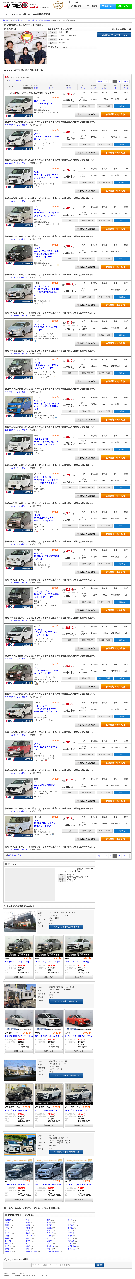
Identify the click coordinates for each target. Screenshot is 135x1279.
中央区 (28, 1220)
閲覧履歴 (77, 6)
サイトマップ (46, 1275)
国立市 (28, 1244)
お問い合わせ (8, 1275)
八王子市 (71, 1233)
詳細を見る (19, 977)
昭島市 (28, 1238)
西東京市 (8, 1251)
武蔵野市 (29, 1236)
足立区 (7, 1233)
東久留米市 (51, 1246)
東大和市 (8, 1246)
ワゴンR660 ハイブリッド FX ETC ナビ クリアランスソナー (46, 175)
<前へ (100, 81)
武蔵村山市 (72, 1246)
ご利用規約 (17, 1275)
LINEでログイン (124, 6)
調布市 (49, 1238)
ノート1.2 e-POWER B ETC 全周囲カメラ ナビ (46, 136)
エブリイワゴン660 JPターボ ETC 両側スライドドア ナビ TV (46, 594)
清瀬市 (28, 1246)
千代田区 (8, 1220)
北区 (6, 1230)
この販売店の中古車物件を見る (114, 35)
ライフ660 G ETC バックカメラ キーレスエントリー (46, 518)
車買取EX (22, 1273)
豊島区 (70, 1228)
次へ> (126, 81)
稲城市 (28, 1249)
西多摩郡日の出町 (53, 1251)
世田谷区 (71, 1225)
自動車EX (6, 1273)
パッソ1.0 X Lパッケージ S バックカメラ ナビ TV (46, 670)
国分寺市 (8, 1244)
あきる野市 (72, 1249)
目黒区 (28, 1225)
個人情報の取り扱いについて (31, 1275)
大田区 (49, 1225)
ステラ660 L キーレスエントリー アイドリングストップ (46, 213)
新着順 (36, 88)
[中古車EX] (15, 5)
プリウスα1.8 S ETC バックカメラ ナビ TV (45, 327)
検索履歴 (93, 6)
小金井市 (8, 1241)
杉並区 (49, 1228)
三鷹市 (49, 1236)
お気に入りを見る (14, 80)
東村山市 (71, 1241)
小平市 (28, 1241)
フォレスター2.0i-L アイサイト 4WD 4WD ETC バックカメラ (45, 709)
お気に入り (109, 6)
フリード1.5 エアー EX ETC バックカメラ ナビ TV (46, 632)
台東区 (28, 1223)
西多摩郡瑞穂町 (31, 1251)
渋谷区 (7, 1228)
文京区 (7, 1223)
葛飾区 (28, 1233)
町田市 (70, 1238)
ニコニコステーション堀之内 (16, 125)
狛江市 (70, 1244)
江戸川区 (50, 1233)
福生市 (49, 1244)
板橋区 (49, 1230)
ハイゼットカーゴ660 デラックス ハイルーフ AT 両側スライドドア (46, 480)
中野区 (28, 1228)
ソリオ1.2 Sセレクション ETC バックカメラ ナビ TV (46, 365)
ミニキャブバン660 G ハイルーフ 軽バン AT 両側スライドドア (46, 442)
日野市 (49, 1241)
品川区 (7, 1225)
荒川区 (28, 1230)
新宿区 (70, 1220)
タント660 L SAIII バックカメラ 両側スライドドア (46, 823)
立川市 (7, 1236)
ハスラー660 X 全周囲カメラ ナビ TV (46, 747)
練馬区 (70, 1230)
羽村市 (49, 1249)
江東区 (70, 1223)
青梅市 (70, 1236)
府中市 (7, 1238)
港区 (48, 1220)
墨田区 (49, 1223)
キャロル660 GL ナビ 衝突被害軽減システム (46, 556)
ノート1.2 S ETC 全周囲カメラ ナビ (45, 785)
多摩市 (7, 1249)
